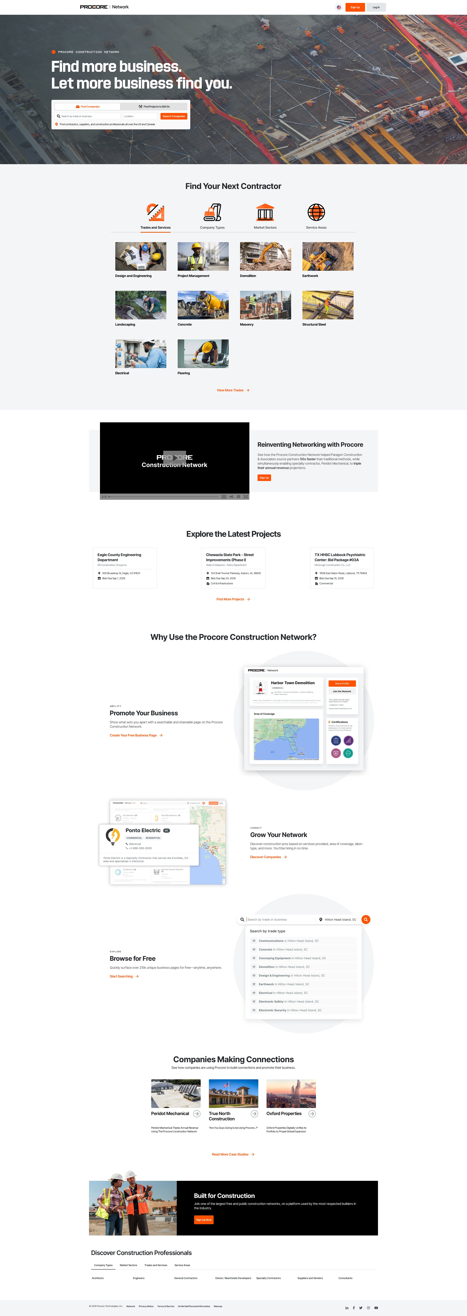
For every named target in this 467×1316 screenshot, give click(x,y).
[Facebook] (354, 1308)
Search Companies (174, 116)
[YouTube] (376, 1308)
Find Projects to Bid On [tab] (157, 106)
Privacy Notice (146, 1306)
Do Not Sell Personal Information (194, 1306)
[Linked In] (347, 1308)
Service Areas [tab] (182, 1265)
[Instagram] (368, 1308)
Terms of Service (165, 1306)
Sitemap (218, 1306)
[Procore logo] (94, 7)
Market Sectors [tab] (128, 1265)
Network (120, 7)
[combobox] (140, 116)
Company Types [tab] (103, 1265)
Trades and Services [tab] (155, 1265)
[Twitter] (360, 1308)
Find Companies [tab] (90, 106)
